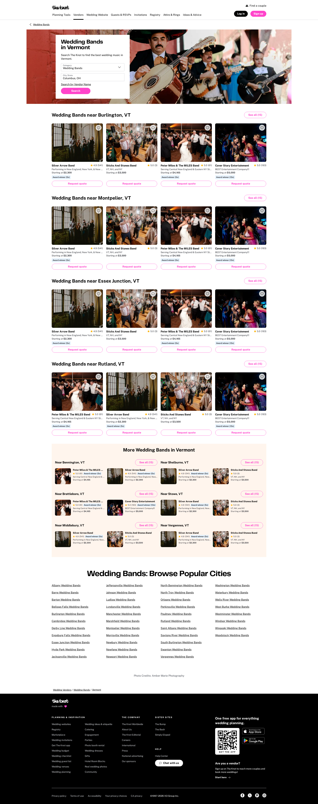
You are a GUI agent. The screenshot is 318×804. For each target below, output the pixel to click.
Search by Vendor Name (76, 84)
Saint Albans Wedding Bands (178, 628)
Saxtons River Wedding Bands (179, 635)
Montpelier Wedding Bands (123, 628)
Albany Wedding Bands (66, 585)
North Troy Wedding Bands (177, 592)
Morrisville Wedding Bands (122, 635)
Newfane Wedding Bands (121, 649)
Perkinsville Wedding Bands (178, 606)
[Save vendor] (99, 128)
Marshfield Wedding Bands (122, 621)
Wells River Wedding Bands (232, 599)
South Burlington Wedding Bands (181, 642)
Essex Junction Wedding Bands (71, 642)
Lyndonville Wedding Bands (123, 606)
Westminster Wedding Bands (233, 614)
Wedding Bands (41, 24)
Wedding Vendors (62, 690)
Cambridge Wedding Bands (68, 621)
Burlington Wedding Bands (68, 614)
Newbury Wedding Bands (121, 642)
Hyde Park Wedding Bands (68, 649)
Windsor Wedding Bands (230, 621)
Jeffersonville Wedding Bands (124, 585)
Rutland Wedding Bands (175, 621)
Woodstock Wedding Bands (232, 635)
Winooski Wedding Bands (230, 628)
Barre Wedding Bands (65, 592)
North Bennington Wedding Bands (181, 585)
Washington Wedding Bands (232, 585)
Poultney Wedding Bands (176, 614)
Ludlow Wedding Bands (120, 599)
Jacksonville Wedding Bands (69, 656)
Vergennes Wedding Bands (177, 656)
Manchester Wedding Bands (123, 614)
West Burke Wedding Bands (232, 606)
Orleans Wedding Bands (175, 599)
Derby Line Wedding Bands (68, 628)
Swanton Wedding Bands (176, 649)
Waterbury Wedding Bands (231, 592)
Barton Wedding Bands (66, 599)
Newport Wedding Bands (121, 656)
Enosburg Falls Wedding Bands (71, 635)
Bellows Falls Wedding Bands (70, 606)
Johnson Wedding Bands (121, 592)
